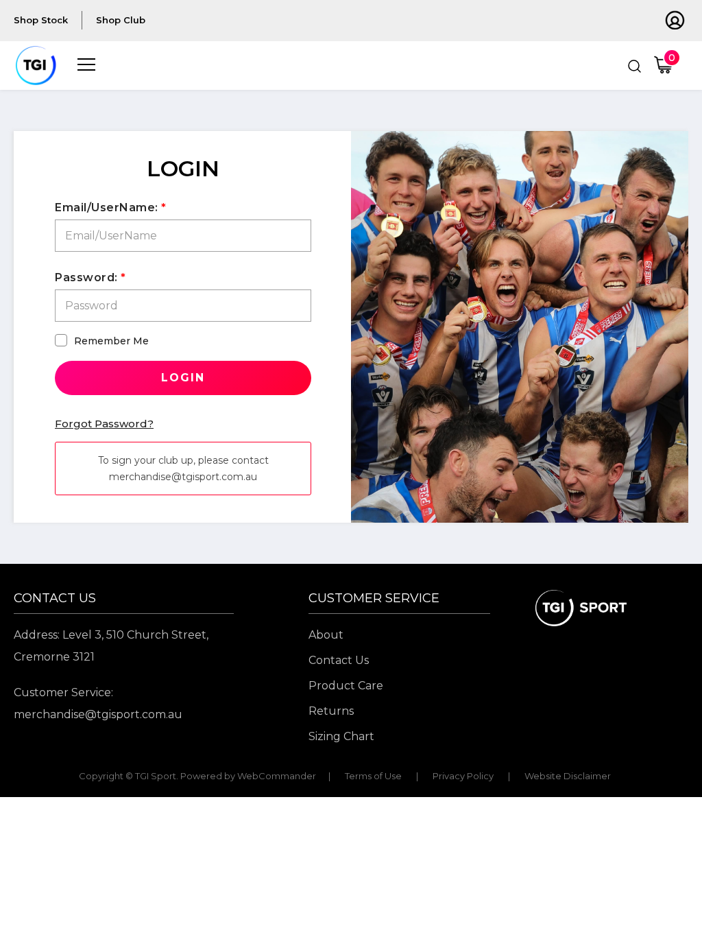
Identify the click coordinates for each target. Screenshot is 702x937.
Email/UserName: (106, 207)
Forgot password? (104, 423)
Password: (86, 277)
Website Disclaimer (567, 775)
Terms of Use (373, 775)
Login (183, 377)
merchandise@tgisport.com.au (98, 714)
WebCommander (276, 775)
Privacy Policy (463, 775)
